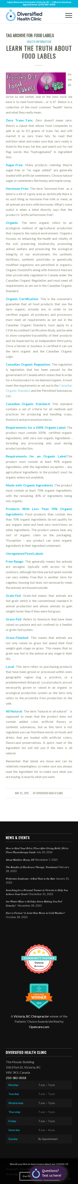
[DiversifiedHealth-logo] (32, 15)
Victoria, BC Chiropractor (31, 1016)
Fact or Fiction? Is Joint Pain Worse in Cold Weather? (35, 913)
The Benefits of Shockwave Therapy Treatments (32, 867)
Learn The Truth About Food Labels (39, 52)
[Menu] (66, 15)
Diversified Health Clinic (49, 793)
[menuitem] (66, 15)
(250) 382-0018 (46, 4)
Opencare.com (39, 1027)
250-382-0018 (16, 1078)
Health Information (39, 41)
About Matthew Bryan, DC (20, 860)
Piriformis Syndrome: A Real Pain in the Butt (30, 878)
